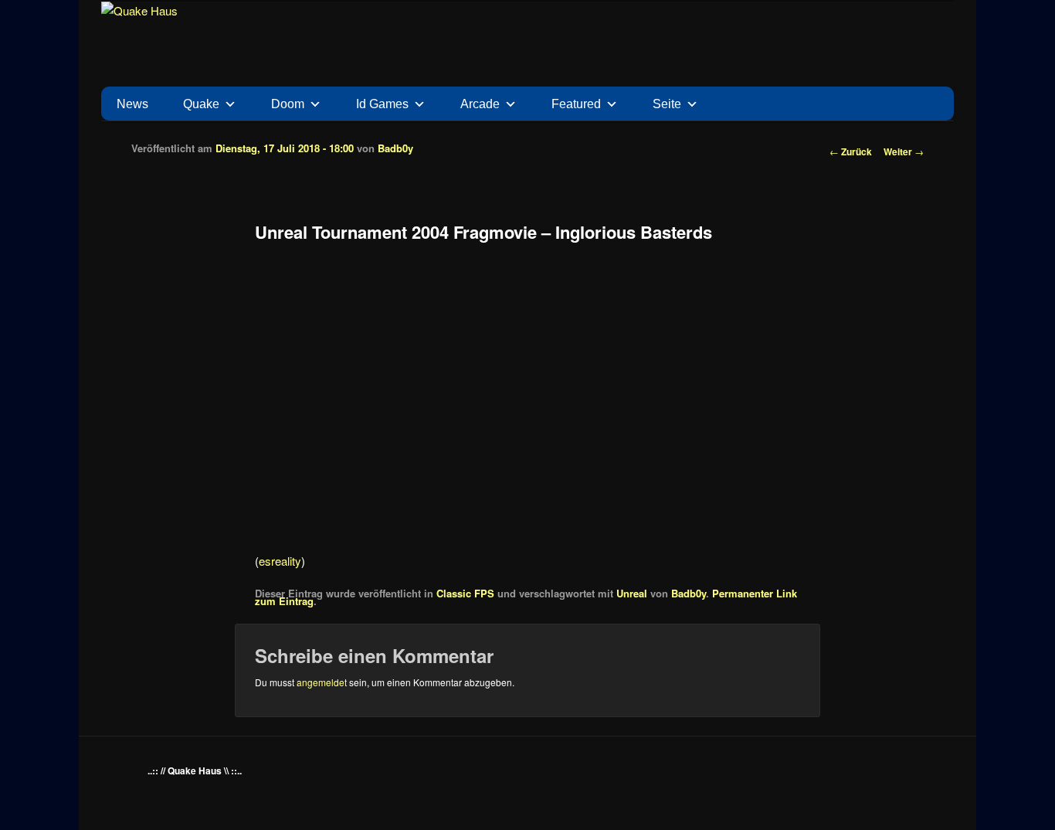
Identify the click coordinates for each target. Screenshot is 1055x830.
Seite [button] (667, 104)
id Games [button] (382, 104)
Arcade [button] (480, 104)
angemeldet (322, 682)
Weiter (904, 151)
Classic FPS (465, 593)
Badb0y (395, 148)
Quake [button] (201, 104)
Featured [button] (576, 104)
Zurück (850, 151)
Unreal (631, 593)
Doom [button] (287, 104)
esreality (280, 561)
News (132, 104)
